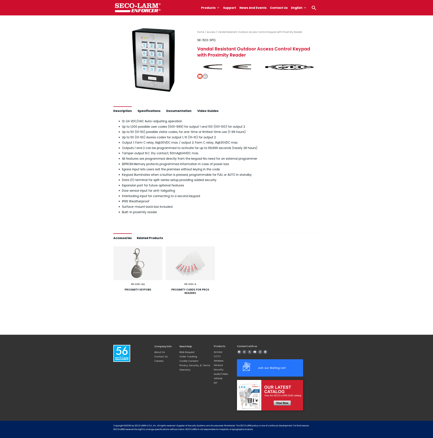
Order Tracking (188, 356)
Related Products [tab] (150, 238)
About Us (159, 352)
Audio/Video (221, 374)
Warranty (184, 369)
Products (208, 8)
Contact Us (279, 8)
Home (200, 32)
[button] (314, 8)
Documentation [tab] (178, 111)
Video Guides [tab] (208, 111)
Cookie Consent (188, 361)
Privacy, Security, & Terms (194, 365)
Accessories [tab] (122, 238)
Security (218, 369)
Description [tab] (122, 111)
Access (211, 32)
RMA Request (187, 352)
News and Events (253, 8)
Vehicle (218, 378)
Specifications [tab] (149, 111)
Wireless (218, 360)
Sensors (218, 365)
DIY (216, 382)
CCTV (217, 356)
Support (229, 8)
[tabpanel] (216, 284)
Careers (159, 361)
